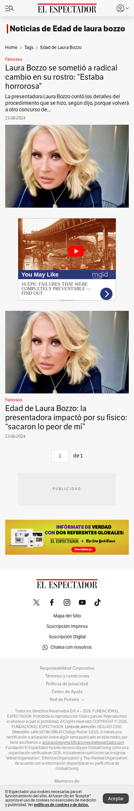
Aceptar (116, 799)
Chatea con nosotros (71, 647)
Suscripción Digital (67, 637)
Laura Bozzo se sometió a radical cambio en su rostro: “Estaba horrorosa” (61, 77)
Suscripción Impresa (67, 626)
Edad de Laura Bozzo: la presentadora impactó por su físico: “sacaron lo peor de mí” (66, 418)
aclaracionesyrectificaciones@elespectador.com (83, 742)
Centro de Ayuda (67, 692)
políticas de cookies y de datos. (61, 804)
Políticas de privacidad (67, 684)
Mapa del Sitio (67, 616)
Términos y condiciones (67, 676)
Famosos (13, 59)
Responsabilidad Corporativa (67, 668)
